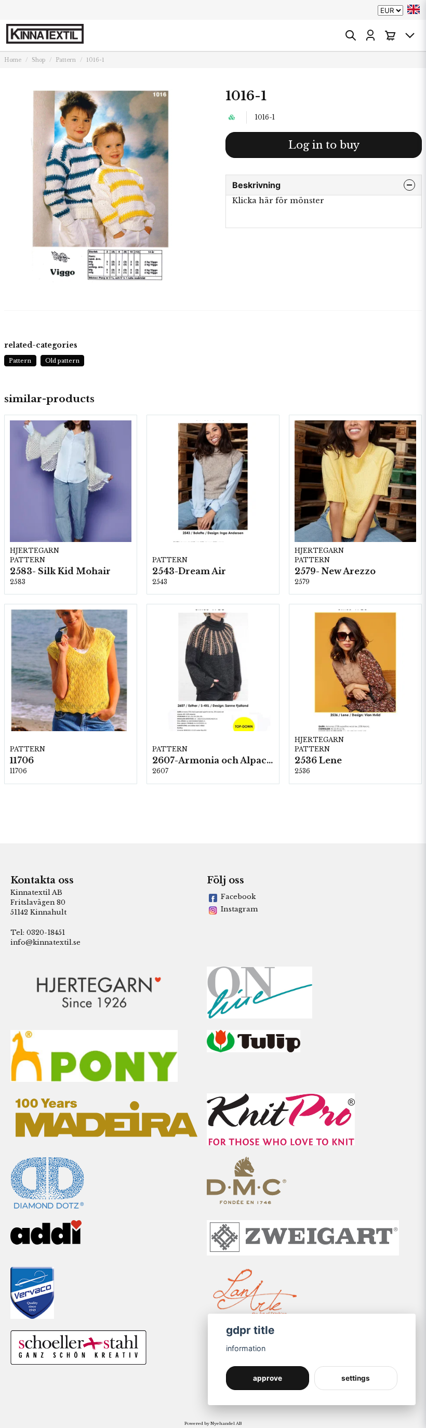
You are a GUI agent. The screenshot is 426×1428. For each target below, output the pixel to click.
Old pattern (62, 360)
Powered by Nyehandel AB (213, 1423)
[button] (413, 9)
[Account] (370, 35)
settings (355, 1378)
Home (12, 60)
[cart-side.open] (390, 35)
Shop (38, 60)
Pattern (66, 60)
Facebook (238, 896)
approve (267, 1378)
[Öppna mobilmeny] (410, 35)
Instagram (239, 909)
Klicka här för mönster (278, 200)
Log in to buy (324, 145)
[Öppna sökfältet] (351, 35)
